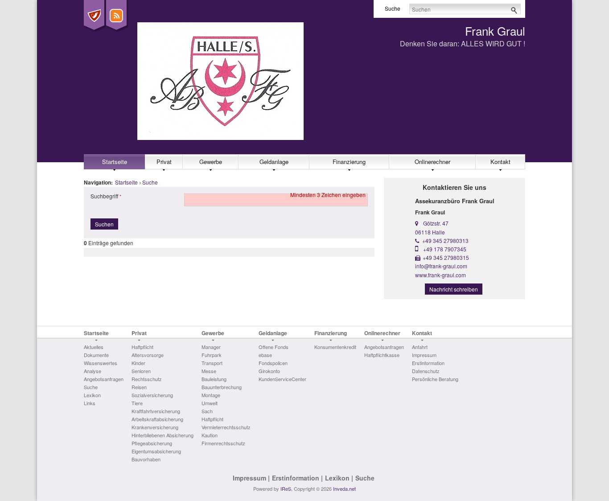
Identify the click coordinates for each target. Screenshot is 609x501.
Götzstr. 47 (436, 223)
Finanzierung (349, 161)
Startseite (114, 161)
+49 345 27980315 (446, 257)
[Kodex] (94, 15)
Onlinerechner (432, 161)
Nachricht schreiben (453, 289)
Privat (164, 161)
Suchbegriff (104, 196)
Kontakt (500, 161)
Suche (150, 182)
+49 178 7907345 (444, 249)
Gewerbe (210, 161)
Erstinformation (295, 477)
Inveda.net (344, 488)
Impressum (249, 477)
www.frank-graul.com (440, 275)
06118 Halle (430, 232)
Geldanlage (273, 161)
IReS (285, 488)
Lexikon (337, 477)
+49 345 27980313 (445, 240)
